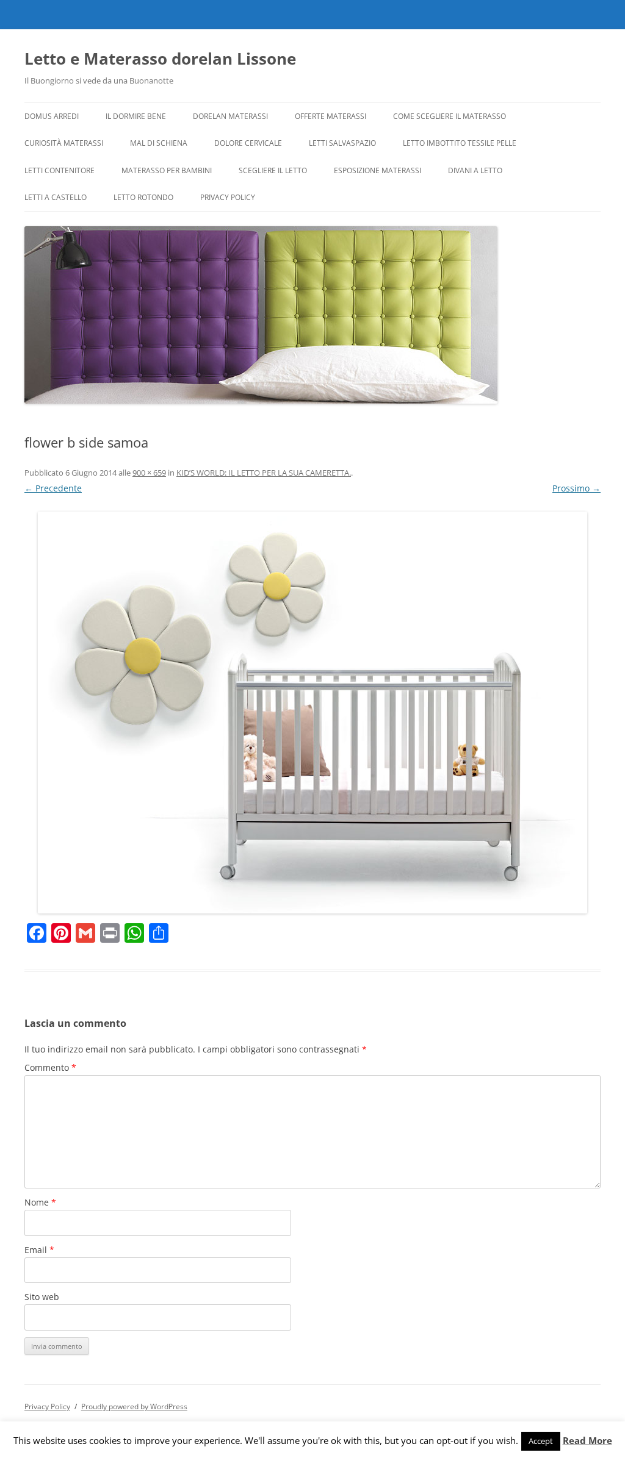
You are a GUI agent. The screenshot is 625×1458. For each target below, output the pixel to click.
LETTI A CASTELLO (55, 197)
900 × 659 (149, 472)
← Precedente (53, 488)
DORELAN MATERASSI (230, 116)
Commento (50, 1067)
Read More (587, 1440)
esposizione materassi (377, 170)
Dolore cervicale (248, 143)
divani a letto (475, 170)
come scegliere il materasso (449, 116)
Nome (40, 1202)
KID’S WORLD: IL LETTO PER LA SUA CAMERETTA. (263, 472)
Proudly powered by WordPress (134, 1406)
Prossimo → (576, 488)
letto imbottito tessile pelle (459, 143)
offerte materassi (330, 116)
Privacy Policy (227, 197)
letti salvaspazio (342, 143)
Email (39, 1250)
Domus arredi (51, 116)
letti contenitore (59, 170)
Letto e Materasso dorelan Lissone (160, 59)
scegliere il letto (273, 170)
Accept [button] (541, 1440)
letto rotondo (143, 197)
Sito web (41, 1297)
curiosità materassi (63, 143)
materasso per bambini (166, 170)
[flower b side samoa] (312, 712)
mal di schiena (158, 143)
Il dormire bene (136, 116)
